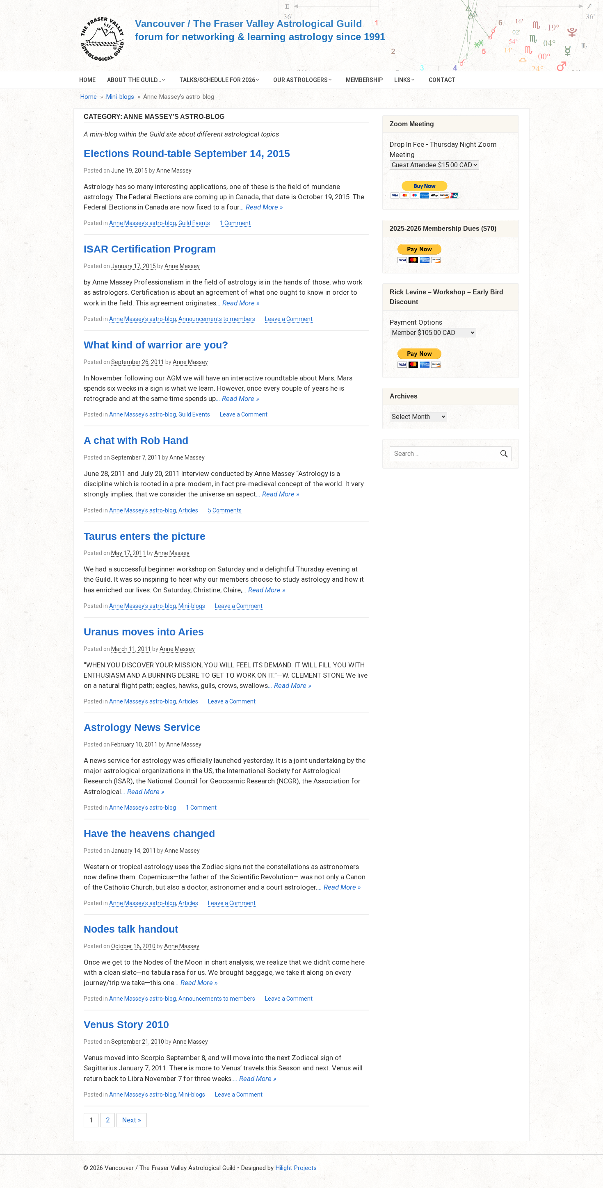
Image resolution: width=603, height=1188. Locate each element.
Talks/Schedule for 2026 (217, 80)
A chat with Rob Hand (136, 440)
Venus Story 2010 (126, 1024)
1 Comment (235, 223)
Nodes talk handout (131, 929)
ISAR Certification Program (150, 249)
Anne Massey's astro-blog (142, 223)
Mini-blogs (191, 606)
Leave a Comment (289, 319)
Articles (188, 510)
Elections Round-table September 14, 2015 (187, 153)
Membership (364, 80)
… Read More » (261, 207)
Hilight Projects (296, 1168)
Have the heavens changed (149, 833)
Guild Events (194, 223)
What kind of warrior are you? (156, 344)
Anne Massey (174, 170)
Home (87, 80)
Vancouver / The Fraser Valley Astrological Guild (248, 23)
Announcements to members (216, 319)
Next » (131, 1120)
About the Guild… (134, 80)
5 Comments (225, 510)
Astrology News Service (142, 727)
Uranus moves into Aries (144, 631)
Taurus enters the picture (145, 536)
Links (402, 80)
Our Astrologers (300, 80)
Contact (442, 80)
